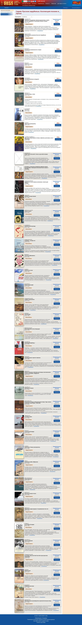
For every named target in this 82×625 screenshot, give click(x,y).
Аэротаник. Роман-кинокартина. (32, 447)
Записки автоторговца (30, 226)
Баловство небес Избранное (31, 461)
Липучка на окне (29, 270)
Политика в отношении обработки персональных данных (41, 619)
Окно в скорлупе (29, 540)
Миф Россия (27, 570)
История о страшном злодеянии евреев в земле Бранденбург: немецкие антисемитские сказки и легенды (36, 167)
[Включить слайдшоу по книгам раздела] (33, 16)
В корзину (56, 24)
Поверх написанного (30, 299)
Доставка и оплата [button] (62, 3)
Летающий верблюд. (30, 342)
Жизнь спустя (28, 211)
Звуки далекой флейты (30, 123)
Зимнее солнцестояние (30, 196)
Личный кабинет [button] (76, 7)
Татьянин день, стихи (30, 94)
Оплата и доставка (41, 622)
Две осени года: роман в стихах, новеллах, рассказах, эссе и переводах (39, 138)
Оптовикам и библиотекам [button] (28, 5)
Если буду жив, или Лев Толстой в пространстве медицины (36, 556)
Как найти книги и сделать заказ (41, 621)
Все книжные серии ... (6, 14)
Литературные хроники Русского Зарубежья (35, 35)
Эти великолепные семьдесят (32, 79)
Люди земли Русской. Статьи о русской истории (36, 154)
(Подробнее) (40, 30)
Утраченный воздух (29, 431)
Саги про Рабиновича (30, 255)
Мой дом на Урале (29, 388)
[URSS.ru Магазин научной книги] (10, 3)
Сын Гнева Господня (29, 524)
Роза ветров (27, 314)
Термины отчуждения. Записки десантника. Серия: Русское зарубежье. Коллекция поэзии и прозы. (37, 20)
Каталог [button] (6, 7)
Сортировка (18, 16)
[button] (31, 1)
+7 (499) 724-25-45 (41, 1)
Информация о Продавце (41, 618)
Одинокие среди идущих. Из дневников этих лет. (36, 508)
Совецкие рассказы (29, 586)
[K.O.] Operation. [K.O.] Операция (32, 329)
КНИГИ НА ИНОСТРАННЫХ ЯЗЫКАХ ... (7, 12)
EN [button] (29, 1)
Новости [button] (47, 3)
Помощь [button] (65, 7)
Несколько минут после (30, 493)
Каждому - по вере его (30, 240)
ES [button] (28, 1)
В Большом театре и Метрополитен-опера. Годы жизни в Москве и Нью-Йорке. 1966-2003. (38, 402)
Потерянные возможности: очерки (33, 49)
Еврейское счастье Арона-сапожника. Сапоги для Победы (36, 182)
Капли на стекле (29, 64)
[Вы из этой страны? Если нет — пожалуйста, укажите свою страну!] (22, 1)
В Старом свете (28, 416)
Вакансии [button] (53, 3)
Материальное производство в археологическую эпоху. (38, 600)
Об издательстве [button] (26, 3)
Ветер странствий (29, 284)
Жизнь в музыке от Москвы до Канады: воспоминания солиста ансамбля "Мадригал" (38, 373)
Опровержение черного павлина (32, 357)
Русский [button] (25, 1)
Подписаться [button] (41, 3)
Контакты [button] (34, 3)
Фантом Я (27, 109)
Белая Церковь (28, 479)
